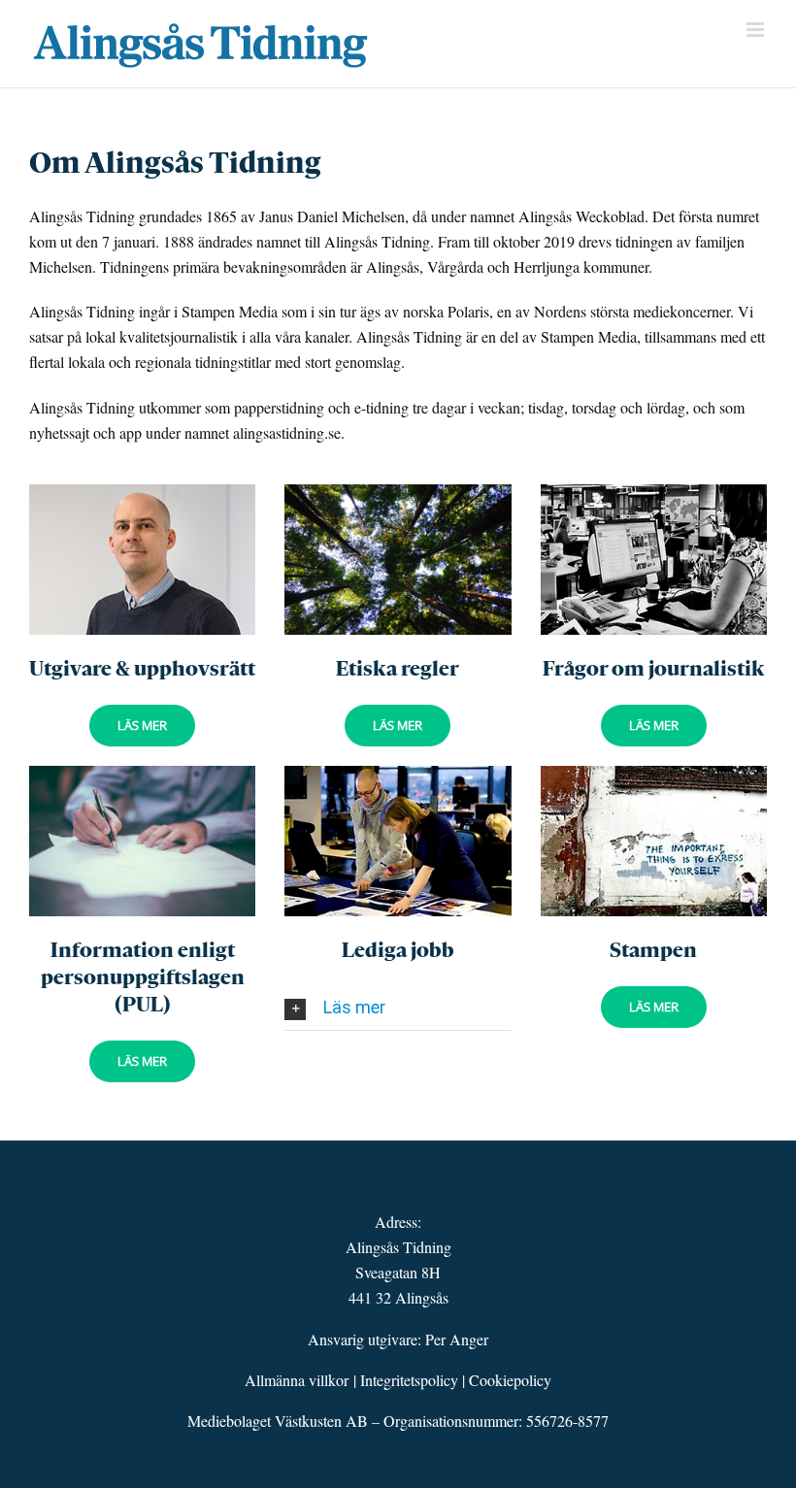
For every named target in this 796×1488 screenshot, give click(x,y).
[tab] (397, 1007)
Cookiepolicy (510, 1380)
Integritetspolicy (409, 1380)
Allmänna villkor (296, 1380)
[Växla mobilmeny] (756, 29)
